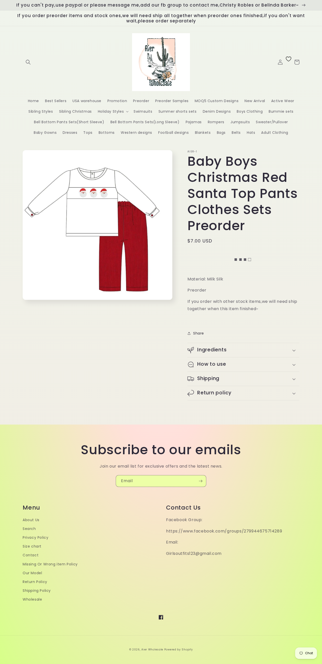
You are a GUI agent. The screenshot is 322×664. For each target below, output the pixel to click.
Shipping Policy (37, 590)
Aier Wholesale (152, 649)
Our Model (32, 572)
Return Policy (35, 581)
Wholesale (32, 599)
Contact (30, 555)
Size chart (32, 546)
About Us (31, 519)
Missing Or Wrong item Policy (50, 564)
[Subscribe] (200, 481)
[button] (28, 62)
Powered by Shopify (178, 649)
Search (29, 528)
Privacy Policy (35, 537)
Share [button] (198, 333)
